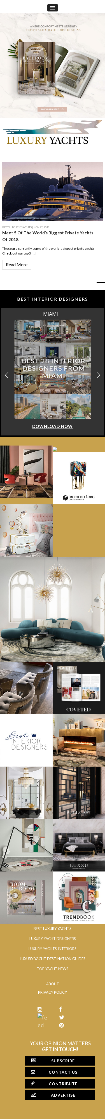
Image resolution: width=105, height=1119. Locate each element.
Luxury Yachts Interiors (52, 948)
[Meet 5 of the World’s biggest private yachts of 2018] (52, 191)
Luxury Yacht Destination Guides (52, 959)
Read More (16, 264)
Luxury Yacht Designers (52, 938)
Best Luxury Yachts (17, 227)
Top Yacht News (52, 969)
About (52, 984)
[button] (98, 375)
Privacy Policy (52, 992)
